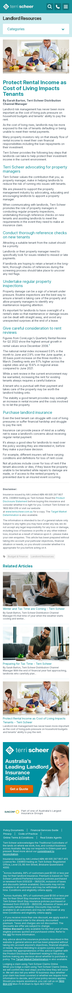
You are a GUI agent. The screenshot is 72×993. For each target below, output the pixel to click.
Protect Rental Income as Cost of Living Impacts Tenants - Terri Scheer (34, 720)
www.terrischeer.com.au (19, 511)
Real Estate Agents (51, 837)
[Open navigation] (65, 6)
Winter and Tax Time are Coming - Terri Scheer (34, 609)
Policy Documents (13, 830)
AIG (9, 934)
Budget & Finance (18, 556)
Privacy (7, 833)
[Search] (49, 6)
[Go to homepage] (18, 7)
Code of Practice (28, 833)
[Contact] (57, 6)
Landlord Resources (42, 556)
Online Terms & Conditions (18, 837)
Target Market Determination (32, 959)
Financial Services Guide (44, 830)
